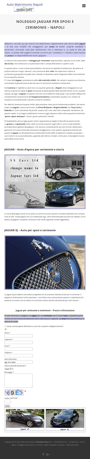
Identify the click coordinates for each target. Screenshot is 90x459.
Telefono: (8, 352)
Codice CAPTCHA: (11, 398)
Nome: (7, 333)
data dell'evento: (10, 359)
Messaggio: (9, 372)
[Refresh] (25, 390)
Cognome (8, 339)
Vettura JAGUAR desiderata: (15, 366)
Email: (7, 346)
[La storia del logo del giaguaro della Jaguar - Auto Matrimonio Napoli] (46, 210)
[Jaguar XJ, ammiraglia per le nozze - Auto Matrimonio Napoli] (46, 291)
